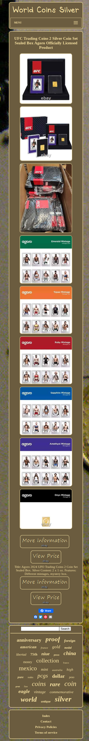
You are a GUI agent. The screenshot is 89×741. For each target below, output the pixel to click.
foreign (69, 641)
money (27, 662)
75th (33, 654)
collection (47, 660)
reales (30, 677)
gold (56, 646)
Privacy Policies (46, 727)
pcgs (42, 676)
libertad (21, 654)
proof (53, 639)
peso (71, 677)
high (70, 670)
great (18, 686)
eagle (24, 691)
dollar (58, 676)
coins (39, 683)
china (70, 653)
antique (46, 701)
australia (57, 670)
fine (26, 686)
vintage (40, 692)
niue (45, 653)
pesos (56, 654)
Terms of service (46, 732)
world (29, 699)
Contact (46, 721)
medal (68, 647)
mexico (28, 668)
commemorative (61, 692)
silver (63, 699)
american (28, 646)
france (44, 647)
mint (44, 669)
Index (46, 716)
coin (70, 683)
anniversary (29, 640)
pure (21, 677)
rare (55, 684)
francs (66, 662)
